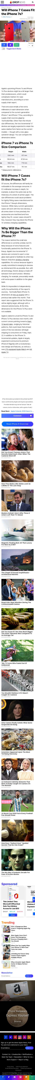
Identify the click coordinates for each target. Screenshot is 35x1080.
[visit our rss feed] (29, 1037)
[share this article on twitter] (10, 45)
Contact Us (6, 1054)
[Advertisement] (17, 68)
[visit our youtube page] (24, 1037)
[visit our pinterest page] (15, 1037)
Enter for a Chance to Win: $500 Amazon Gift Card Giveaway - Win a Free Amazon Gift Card (17, 5)
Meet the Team (7, 1057)
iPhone (9, 7)
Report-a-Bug (23, 1060)
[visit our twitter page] (10, 1037)
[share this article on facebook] (4, 45)
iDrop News (14, 1073)
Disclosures (18, 1070)
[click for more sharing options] (16, 45)
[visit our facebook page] (6, 1037)
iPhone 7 (3, 7)
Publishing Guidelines (26, 1068)
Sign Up (29, 976)
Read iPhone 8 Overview (17, 424)
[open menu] (2, 2)
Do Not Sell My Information (12, 1068)
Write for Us (28, 1057)
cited (20, 118)
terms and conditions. (22, 1074)
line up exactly (18, 295)
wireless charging (22, 260)
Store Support (12, 1060)
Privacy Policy (10, 1066)
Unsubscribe (16, 1054)
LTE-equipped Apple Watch (15, 349)
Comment (23, 416)
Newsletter (18, 1057)
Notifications (27, 1054)
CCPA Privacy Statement (22, 1066)
